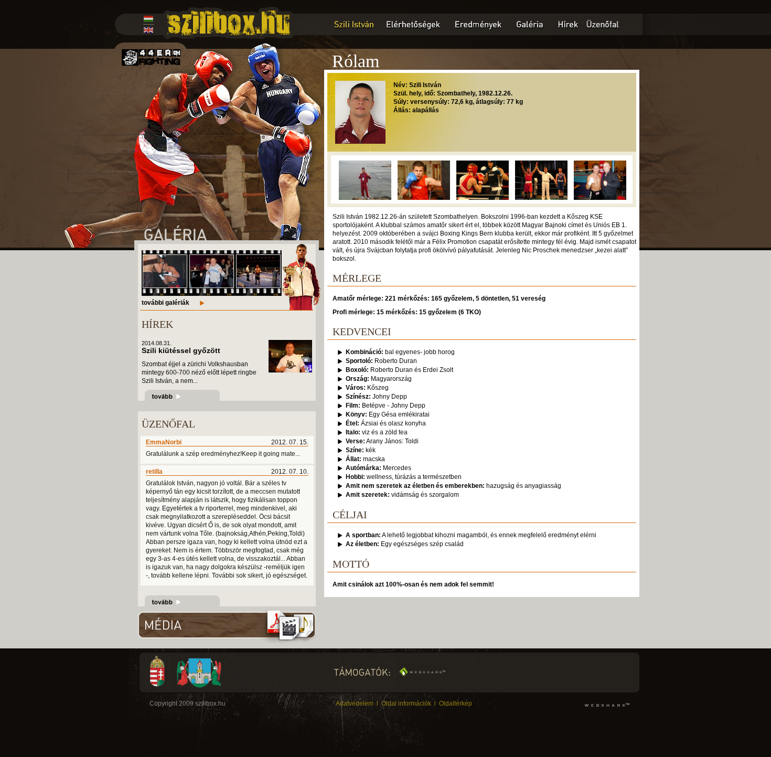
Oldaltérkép (455, 703)
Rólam (352, 24)
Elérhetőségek (414, 24)
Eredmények (478, 24)
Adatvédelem (354, 703)
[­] (165, 285)
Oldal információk (406, 703)
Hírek (568, 24)
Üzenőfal (613, 24)
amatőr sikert (445, 225)
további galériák (165, 302)
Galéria (530, 24)
